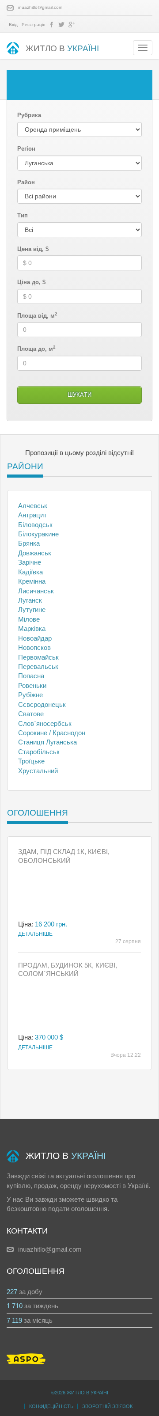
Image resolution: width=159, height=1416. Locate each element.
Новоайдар (35, 638)
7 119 (14, 1320)
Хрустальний (38, 770)
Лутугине (31, 609)
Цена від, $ (33, 249)
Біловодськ (35, 524)
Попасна (31, 676)
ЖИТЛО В (62, 48)
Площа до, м (36, 348)
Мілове (29, 619)
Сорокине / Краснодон (51, 732)
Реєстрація (33, 24)
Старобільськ (39, 751)
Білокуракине (38, 534)
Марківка (31, 628)
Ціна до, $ (31, 282)
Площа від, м (37, 315)
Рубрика (29, 115)
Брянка (29, 543)
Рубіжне (30, 695)
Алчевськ (32, 505)
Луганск (30, 600)
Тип (22, 215)
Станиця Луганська (47, 742)
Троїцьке (31, 761)
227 (12, 1291)
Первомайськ (38, 657)
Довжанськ (34, 553)
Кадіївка (30, 572)
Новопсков (34, 647)
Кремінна (31, 581)
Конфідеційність (51, 1406)
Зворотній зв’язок (107, 1406)
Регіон (26, 148)
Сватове (31, 713)
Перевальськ (38, 666)
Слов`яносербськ (45, 723)
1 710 (15, 1306)
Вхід (13, 24)
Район (26, 182)
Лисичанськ (36, 591)
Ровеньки (32, 685)
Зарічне (29, 562)
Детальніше (35, 934)
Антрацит (32, 515)
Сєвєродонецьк (42, 704)
